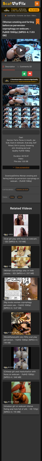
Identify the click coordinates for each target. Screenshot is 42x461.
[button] (37, 3)
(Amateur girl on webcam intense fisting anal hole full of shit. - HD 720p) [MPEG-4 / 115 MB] (21, 409)
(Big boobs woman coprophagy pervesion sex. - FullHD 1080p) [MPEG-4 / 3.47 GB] (18, 305)
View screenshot (22, 167)
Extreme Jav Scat (23, 16)
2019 (19, 197)
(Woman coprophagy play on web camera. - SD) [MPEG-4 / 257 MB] (19, 271)
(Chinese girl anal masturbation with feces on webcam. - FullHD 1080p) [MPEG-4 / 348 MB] (20, 374)
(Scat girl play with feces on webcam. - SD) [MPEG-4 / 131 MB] (20, 240)
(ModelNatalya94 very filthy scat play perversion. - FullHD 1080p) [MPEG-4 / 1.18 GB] (21, 340)
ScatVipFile (11, 16)
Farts (12, 197)
